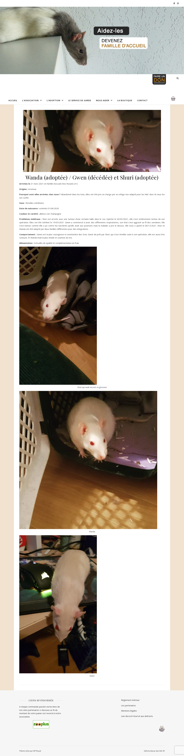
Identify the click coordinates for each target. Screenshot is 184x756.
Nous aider (102, 100)
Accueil (12, 100)
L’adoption (53, 100)
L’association (30, 100)
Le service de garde (79, 100)
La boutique (124, 100)
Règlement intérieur (130, 700)
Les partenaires (128, 705)
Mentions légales (129, 710)
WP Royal (37, 751)
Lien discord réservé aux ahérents (137, 716)
